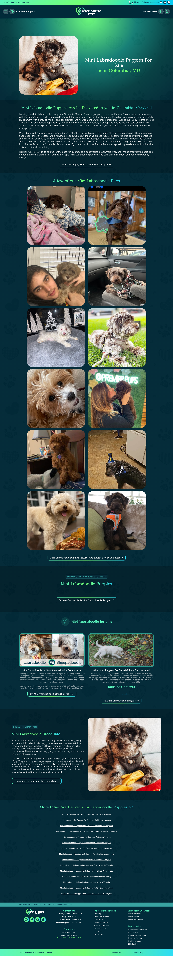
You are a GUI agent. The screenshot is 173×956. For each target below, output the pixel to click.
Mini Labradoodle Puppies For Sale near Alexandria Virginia (86, 843)
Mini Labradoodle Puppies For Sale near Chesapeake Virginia (86, 893)
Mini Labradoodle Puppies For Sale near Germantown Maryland (86, 826)
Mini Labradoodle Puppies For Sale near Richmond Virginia (86, 859)
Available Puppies (25, 11)
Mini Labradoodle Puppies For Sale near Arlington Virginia (87, 837)
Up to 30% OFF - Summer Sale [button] (16, 2)
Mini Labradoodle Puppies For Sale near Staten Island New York (86, 888)
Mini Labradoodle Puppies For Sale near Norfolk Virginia (86, 882)
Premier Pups (25, 904)
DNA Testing (132, 944)
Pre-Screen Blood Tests (137, 935)
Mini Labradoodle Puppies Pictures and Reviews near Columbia (85, 557)
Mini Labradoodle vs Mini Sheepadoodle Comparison (52, 670)
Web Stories (98, 934)
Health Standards (134, 941)
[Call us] (161, 11)
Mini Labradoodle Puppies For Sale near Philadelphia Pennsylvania (86, 854)
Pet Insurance (133, 932)
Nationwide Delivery (101, 917)
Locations (37, 904)
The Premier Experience (105, 910)
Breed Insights (133, 917)
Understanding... (123, 694)
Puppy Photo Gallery (101, 926)
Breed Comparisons (135, 920)
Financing (97, 914)
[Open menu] (5, 11)
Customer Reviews (101, 923)
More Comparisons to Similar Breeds (50, 693)
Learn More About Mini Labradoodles (35, 781)
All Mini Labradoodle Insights (120, 700)
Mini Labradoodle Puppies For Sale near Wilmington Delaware (86, 848)
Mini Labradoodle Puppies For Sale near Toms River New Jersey (86, 871)
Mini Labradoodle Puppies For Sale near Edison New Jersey (86, 876)
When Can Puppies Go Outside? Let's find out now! (121, 670)
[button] (161, 2)
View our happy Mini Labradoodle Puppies (85, 164)
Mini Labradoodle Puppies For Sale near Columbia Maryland (86, 814)
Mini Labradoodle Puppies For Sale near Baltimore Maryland (86, 820)
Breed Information (135, 914)
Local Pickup (98, 920)
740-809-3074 (149, 11)
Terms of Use (116, 953)
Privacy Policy (138, 953)
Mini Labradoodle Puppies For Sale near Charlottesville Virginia (86, 865)
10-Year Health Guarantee (137, 929)
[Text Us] (167, 11)
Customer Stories (100, 928)
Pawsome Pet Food (135, 938)
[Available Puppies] (12, 11)
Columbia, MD (49, 904)
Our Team (97, 931)
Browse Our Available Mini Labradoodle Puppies (85, 600)
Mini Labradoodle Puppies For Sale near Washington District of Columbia (86, 831)
